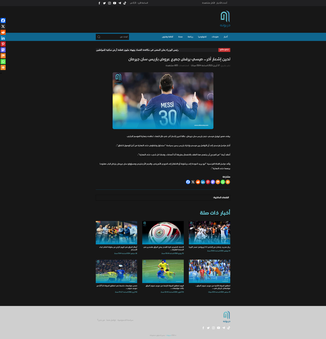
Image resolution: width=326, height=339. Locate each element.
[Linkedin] (203, 182)
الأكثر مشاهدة (208, 3)
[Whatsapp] (223, 182)
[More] (228, 182)
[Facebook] (188, 182)
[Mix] (218, 182)
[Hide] (1, 73)
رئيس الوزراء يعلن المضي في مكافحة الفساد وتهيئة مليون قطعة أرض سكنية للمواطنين (153, 50)
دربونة (169, 335)
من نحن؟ (101, 320)
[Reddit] (198, 182)
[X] (193, 182)
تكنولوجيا (202, 37)
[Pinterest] (208, 182)
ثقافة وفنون (167, 37)
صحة (180, 37)
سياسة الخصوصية (125, 320)
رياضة (190, 37)
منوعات (215, 37)
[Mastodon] (213, 182)
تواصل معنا (111, 320)
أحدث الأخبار (221, 3)
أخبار (226, 37)
